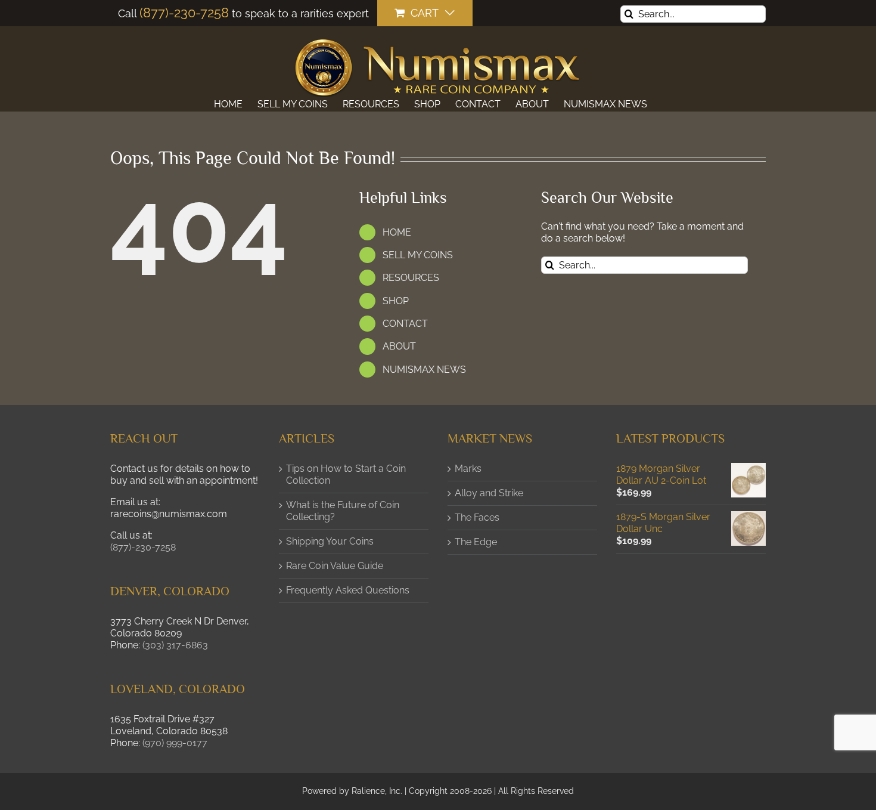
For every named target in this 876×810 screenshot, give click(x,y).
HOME (397, 232)
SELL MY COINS (418, 255)
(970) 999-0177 (174, 743)
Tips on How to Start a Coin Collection (346, 474)
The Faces (477, 517)
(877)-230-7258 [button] (143, 547)
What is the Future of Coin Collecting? (342, 511)
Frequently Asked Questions (347, 590)
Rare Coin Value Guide (334, 565)
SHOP (396, 301)
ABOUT (399, 346)
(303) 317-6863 (175, 645)
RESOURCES (411, 277)
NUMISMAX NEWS (424, 369)
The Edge (476, 542)
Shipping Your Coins (330, 541)
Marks (468, 468)
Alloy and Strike (489, 493)
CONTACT (405, 323)
